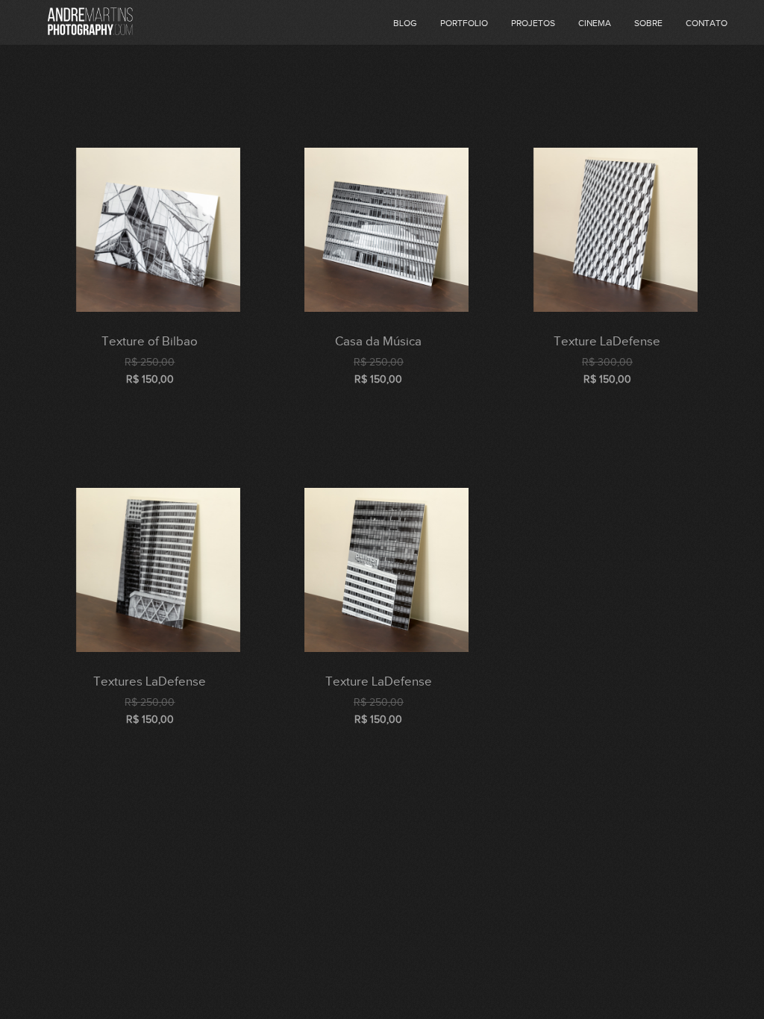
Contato (706, 23)
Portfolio (464, 23)
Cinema (594, 23)
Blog (405, 23)
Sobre (648, 23)
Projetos (533, 23)
